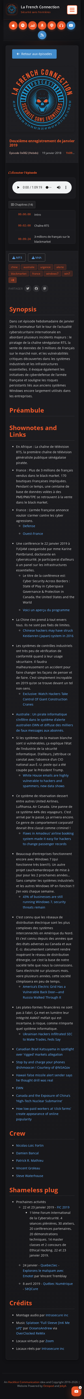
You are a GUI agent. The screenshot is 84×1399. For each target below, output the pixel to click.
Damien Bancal (27, 1153)
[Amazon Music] (42, 25)
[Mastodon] (44, 288)
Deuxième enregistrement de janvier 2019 (42, 143)
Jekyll (63, 1386)
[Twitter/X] (27, 288)
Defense (29, 526)
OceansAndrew (40, 1328)
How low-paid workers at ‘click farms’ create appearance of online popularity (43, 1113)
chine (14, 267)
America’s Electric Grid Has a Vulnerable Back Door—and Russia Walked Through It (44, 991)
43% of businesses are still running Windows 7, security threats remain (44, 902)
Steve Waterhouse (29, 1176)
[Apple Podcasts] (13, 25)
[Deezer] (32, 25)
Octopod (48, 1386)
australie (29, 267)
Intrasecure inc (57, 1315)
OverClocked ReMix (30, 1333)
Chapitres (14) (23, 204)
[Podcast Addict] (51, 25)
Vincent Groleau (28, 1168)
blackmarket (18, 273)
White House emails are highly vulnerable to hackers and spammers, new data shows (46, 780)
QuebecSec (49, 1265)
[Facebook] (36, 288)
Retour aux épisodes (36, 54)
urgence (45, 267)
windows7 (52, 273)
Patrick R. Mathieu (29, 1160)
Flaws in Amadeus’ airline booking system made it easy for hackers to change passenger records (48, 838)
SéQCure (31, 1289)
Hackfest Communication (23, 1382)
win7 (67, 273)
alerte (60, 267)
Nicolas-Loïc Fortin (30, 1145)
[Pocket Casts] (61, 25)
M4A (38, 257)
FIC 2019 (63, 1207)
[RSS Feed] (42, 35)
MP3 (18, 257)
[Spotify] (23, 25)
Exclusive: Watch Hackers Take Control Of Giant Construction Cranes (45, 699)
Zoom (49, 1341)
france (36, 273)
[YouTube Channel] (71, 25)
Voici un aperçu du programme (46, 610)
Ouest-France (33, 533)
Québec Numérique (58, 1283)
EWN (19, 1088)
